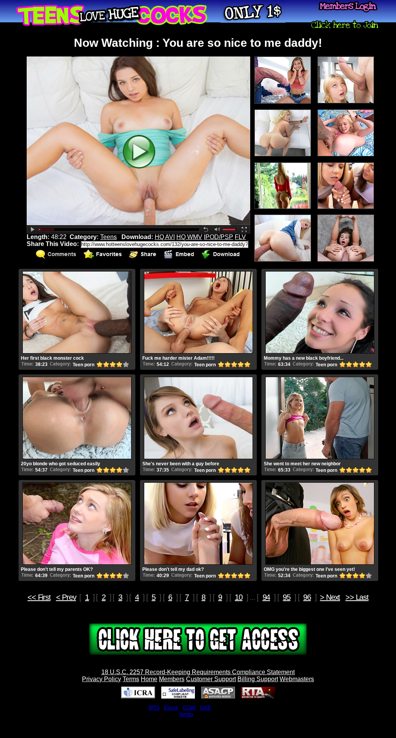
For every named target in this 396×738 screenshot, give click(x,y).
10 (238, 597)
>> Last (357, 597)
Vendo (186, 714)
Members (171, 679)
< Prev (66, 597)
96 (307, 597)
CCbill (189, 708)
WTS (154, 708)
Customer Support (211, 679)
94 (266, 597)
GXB (205, 708)
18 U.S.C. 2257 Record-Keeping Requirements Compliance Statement (198, 672)
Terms (131, 679)
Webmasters (297, 679)
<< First (38, 597)
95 (286, 597)
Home (149, 679)
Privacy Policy (101, 679)
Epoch (171, 708)
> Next (330, 597)
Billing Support (257, 679)
